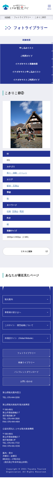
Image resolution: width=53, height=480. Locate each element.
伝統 (9, 211)
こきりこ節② (40, 17)
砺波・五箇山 (13, 186)
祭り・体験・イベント (17, 173)
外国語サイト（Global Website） (19, 338)
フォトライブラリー (22, 17)
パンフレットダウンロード (26, 372)
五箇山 (15, 211)
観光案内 (9, 299)
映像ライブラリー (26, 362)
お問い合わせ (26, 381)
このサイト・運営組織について (19, 325)
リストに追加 (26, 251)
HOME (7, 17)
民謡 (22, 211)
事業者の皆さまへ (13, 312)
